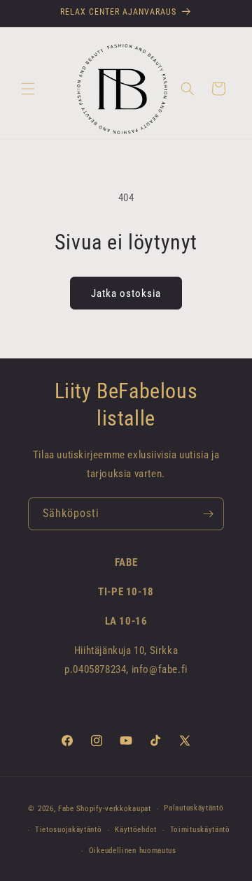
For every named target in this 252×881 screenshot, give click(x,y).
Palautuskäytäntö (193, 808)
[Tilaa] (207, 513)
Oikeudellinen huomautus (132, 850)
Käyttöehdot (136, 829)
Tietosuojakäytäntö (68, 829)
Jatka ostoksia (126, 293)
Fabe (66, 808)
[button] (28, 88)
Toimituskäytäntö (200, 829)
